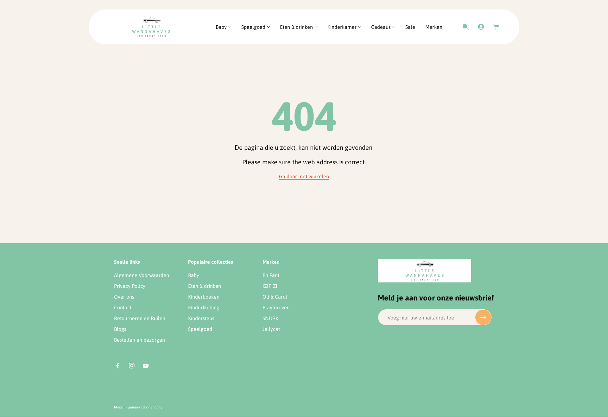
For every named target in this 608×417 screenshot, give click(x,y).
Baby (193, 275)
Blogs (120, 329)
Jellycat (271, 329)
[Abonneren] (483, 317)
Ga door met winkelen (304, 176)
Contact (122, 307)
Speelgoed (200, 329)
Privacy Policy (129, 286)
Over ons (124, 297)
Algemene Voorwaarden (141, 275)
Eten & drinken (204, 286)
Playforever (276, 307)
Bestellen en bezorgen (139, 340)
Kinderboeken (203, 297)
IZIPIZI (270, 286)
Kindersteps (201, 318)
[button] (223, 27)
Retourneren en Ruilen (139, 318)
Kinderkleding (203, 307)
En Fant (271, 275)
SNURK (270, 318)
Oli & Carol (275, 297)
